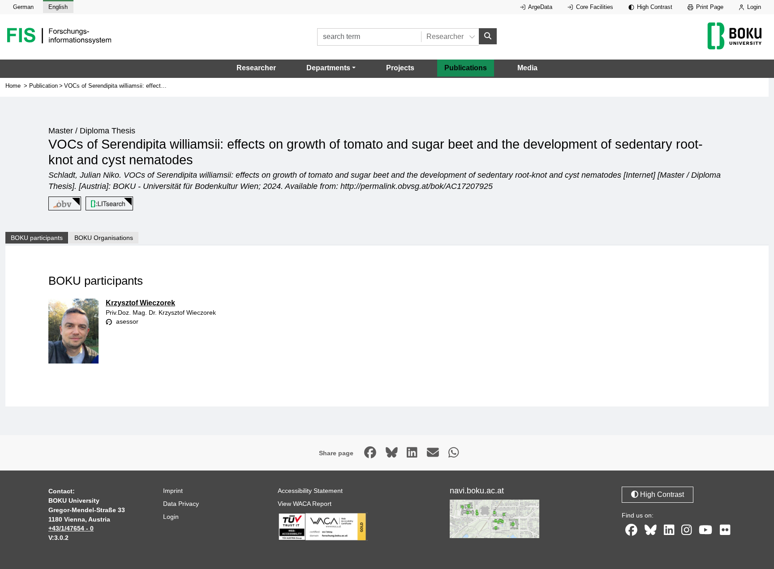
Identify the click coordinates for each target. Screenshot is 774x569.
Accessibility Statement (310, 490)
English (58, 7)
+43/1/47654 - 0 (71, 528)
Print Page (708, 7)
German (23, 7)
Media (527, 68)
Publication (43, 85)
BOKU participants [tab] (37, 237)
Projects (400, 68)
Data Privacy (181, 503)
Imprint (173, 490)
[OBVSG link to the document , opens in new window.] (63, 203)
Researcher (256, 68)
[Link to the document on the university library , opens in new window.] (107, 203)
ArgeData (539, 7)
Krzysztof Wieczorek (140, 303)
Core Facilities (593, 7)
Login (753, 7)
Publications (465, 68)
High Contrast (653, 7)
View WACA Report (304, 503)
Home (13, 85)
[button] (331, 68)
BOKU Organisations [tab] (103, 237)
